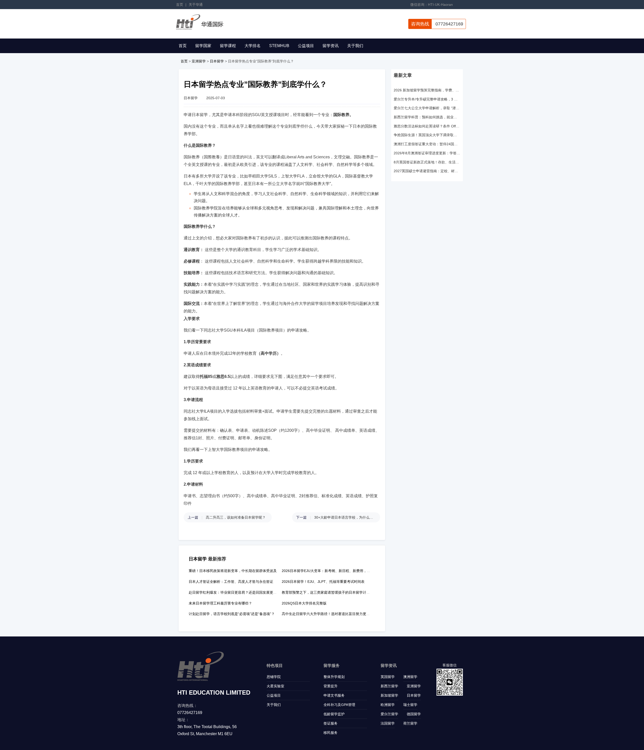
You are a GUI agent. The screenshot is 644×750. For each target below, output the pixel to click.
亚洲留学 (199, 61)
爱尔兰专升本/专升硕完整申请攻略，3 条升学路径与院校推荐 (427, 99)
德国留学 (414, 714)
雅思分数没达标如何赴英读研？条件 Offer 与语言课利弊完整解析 (427, 126)
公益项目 (306, 46)
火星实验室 (275, 686)
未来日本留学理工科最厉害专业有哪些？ (220, 603)
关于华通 (196, 5)
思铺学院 (274, 677)
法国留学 (388, 723)
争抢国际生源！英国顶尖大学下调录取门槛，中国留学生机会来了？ (427, 135)
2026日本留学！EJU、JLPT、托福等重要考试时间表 (323, 582)
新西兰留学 (389, 686)
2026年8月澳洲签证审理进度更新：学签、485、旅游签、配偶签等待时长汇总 (427, 153)
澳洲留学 (410, 677)
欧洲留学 (388, 705)
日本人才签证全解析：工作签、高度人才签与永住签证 (231, 582)
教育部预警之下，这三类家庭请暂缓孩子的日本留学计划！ (327, 592)
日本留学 (217, 61)
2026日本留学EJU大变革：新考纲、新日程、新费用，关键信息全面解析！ (340, 571)
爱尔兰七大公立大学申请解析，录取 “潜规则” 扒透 (427, 108)
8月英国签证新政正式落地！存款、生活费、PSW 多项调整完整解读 (427, 162)
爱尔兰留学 (389, 714)
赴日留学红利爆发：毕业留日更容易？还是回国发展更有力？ (236, 592)
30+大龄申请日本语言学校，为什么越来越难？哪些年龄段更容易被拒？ (344, 517)
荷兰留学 (410, 723)
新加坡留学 (389, 695)
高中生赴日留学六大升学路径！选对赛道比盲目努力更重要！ (329, 614)
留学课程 (228, 46)
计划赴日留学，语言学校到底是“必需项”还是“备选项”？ (232, 614)
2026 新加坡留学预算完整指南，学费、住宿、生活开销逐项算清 (427, 90)
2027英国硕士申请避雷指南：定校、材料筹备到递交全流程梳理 (427, 171)
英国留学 (388, 677)
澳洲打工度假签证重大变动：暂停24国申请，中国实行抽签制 (427, 144)
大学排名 (253, 46)
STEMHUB (279, 46)
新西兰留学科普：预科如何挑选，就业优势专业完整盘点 (427, 117)
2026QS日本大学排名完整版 (304, 603)
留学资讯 (331, 46)
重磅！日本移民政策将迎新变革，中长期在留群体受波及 (233, 571)
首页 (179, 5)
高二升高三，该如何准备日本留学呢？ (236, 517)
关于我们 (355, 46)
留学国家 (203, 46)
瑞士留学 (410, 705)
